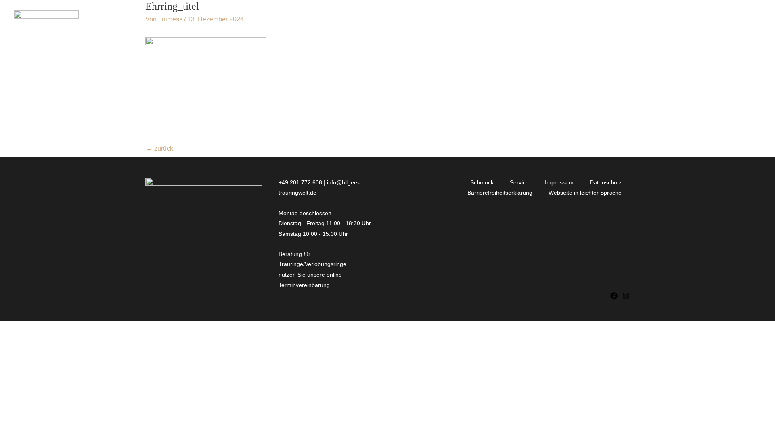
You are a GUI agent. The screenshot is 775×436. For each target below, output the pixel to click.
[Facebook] (614, 296)
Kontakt (661, 20)
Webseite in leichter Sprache (585, 192)
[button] (400, 21)
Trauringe (436, 20)
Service (519, 182)
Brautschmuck (504, 20)
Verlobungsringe (363, 20)
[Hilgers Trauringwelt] (46, 20)
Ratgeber (615, 20)
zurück (159, 148)
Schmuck (482, 182)
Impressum (559, 182)
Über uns (561, 20)
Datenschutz (606, 182)
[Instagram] (626, 296)
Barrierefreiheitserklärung (499, 192)
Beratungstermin (722, 20)
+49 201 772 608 (300, 182)
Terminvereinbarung (305, 285)
